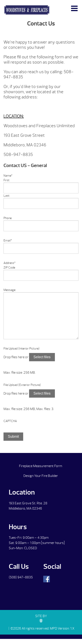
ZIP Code (9, 267)
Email (7, 240)
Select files (42, 357)
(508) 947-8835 (21, 577)
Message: (9, 290)
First (6, 180)
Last (6, 196)
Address (9, 263)
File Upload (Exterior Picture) (22, 385)
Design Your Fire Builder (40, 476)
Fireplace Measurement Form (40, 466)
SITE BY (41, 616)
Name (7, 175)
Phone (7, 218)
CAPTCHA (10, 421)
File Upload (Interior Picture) (21, 348)
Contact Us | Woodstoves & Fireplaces (26, 10)
